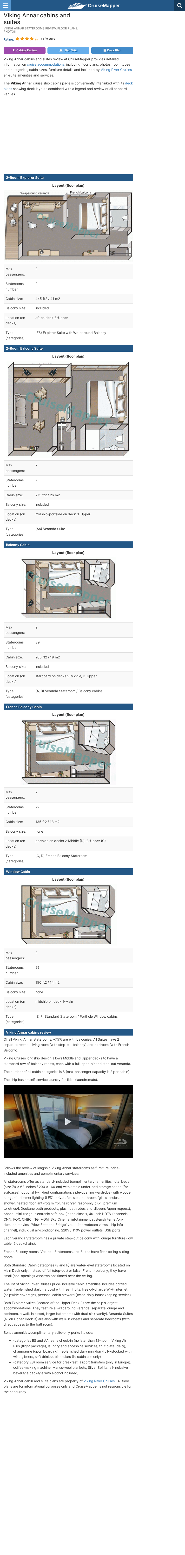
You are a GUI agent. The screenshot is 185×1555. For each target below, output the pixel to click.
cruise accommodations (45, 64)
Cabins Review (26, 50)
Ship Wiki (70, 50)
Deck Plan (114, 50)
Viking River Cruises (116, 70)
